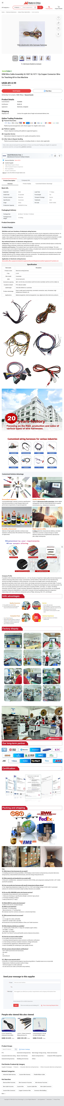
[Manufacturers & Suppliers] (32, 2)
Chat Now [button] (49, 91)
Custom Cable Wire (32, 1086)
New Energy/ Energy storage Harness (39, 1053)
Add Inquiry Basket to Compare (32, 64)
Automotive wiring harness (24, 1053)
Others (34, 1059)
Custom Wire (20, 1086)
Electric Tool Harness (22, 1056)
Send (16, 1005)
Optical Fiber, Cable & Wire (24, 12)
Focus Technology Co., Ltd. (21, 1099)
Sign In (4, 172)
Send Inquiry (16, 91)
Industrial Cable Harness (9, 1074)
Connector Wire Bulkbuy (40, 1090)
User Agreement (41, 1099)
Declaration (49, 1099)
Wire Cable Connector (45, 1086)
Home (3, 12)
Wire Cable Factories (8, 1086)
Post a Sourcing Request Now (49, 1005)
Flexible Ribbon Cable (39, 1074)
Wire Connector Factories (25, 1082)
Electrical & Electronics (11, 12)
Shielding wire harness (22, 1059)
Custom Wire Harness (24, 1074)
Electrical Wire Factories (9, 1082)
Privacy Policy (57, 1099)
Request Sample (29, 94)
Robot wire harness (52, 1053)
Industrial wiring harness (8, 1059)
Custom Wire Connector (9, 1090)
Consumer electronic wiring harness (11, 1056)
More (3, 1093)
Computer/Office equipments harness (54, 1056)
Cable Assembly (35, 12)
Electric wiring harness (38, 1056)
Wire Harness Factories (41, 1082)
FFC (3, 1053)
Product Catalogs (25, 1049)
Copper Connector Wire (25, 1090)
